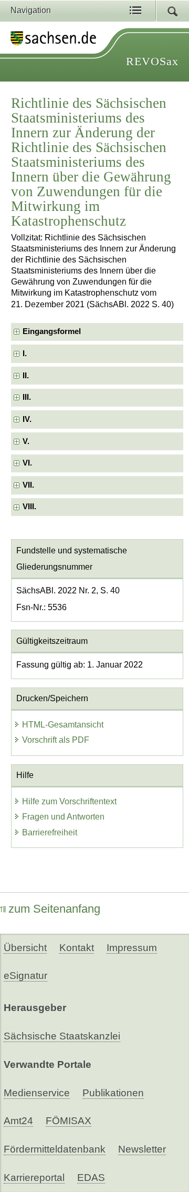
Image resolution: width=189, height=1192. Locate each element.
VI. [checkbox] (27, 463)
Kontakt (76, 947)
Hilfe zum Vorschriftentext (69, 801)
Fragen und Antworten (63, 816)
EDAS (91, 1177)
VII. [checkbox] (28, 485)
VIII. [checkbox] (29, 506)
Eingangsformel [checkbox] (52, 331)
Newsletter (142, 1149)
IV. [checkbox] (27, 419)
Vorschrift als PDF (55, 739)
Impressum (132, 947)
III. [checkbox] (27, 397)
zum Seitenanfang (54, 908)
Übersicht (25, 947)
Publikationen (113, 1092)
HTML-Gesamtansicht (62, 724)
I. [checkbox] (25, 353)
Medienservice (37, 1092)
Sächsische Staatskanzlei (62, 1036)
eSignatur (25, 975)
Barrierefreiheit (49, 832)
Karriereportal (34, 1177)
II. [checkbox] (26, 375)
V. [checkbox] (26, 441)
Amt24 (18, 1120)
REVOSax (152, 61)
